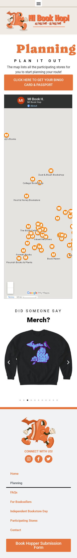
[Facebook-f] (39, 459)
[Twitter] (48, 459)
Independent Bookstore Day (29, 511)
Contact (15, 530)
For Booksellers (21, 502)
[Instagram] (29, 459)
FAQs (13, 492)
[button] (38, 3)
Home (14, 474)
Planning (16, 483)
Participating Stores (24, 520)
